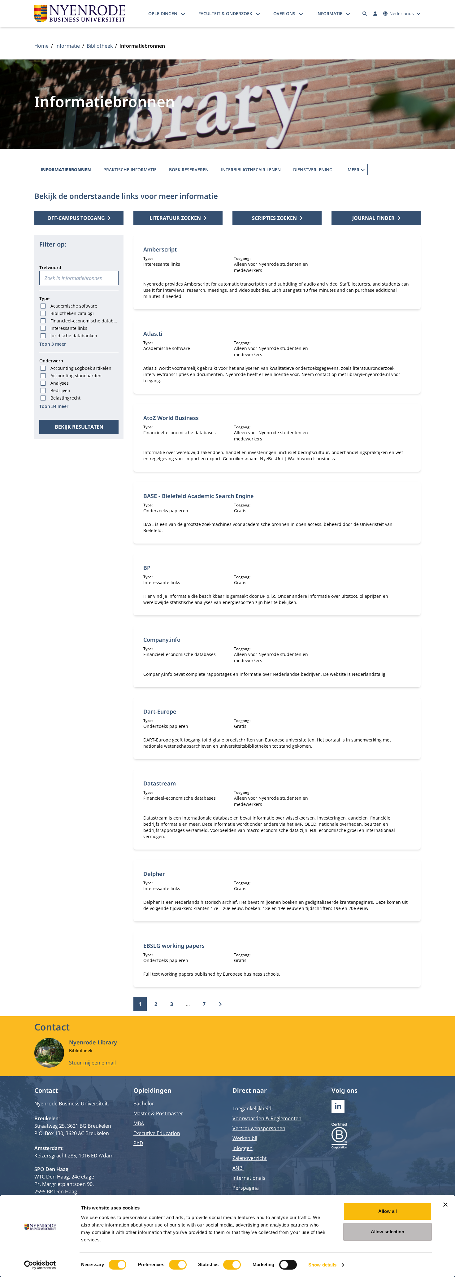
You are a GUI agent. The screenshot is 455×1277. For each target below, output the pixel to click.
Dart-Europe (159, 711)
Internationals (248, 1177)
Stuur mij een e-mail (92, 1062)
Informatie (329, 13)
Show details (322, 1264)
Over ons (284, 13)
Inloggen (242, 1148)
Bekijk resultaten (79, 426)
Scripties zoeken (274, 218)
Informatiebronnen (66, 170)
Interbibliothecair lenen (251, 170)
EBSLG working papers (174, 945)
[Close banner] (445, 1204)
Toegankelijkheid (251, 1108)
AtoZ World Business (171, 418)
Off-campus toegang (76, 218)
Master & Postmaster (158, 1113)
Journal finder (373, 218)
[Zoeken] (365, 13)
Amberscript (160, 249)
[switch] (178, 1265)
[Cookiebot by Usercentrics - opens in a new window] (40, 1265)
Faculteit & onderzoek (225, 13)
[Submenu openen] (183, 13)
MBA (138, 1123)
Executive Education (156, 1133)
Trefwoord (50, 267)
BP (146, 567)
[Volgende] (220, 1004)
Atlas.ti (152, 333)
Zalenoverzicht (249, 1158)
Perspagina (245, 1187)
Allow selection (388, 1231)
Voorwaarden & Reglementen (266, 1118)
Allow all (387, 1211)
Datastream (159, 783)
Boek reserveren (189, 170)
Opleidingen (162, 13)
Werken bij (244, 1138)
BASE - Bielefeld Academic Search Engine (198, 496)
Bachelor (143, 1103)
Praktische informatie (130, 170)
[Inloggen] (375, 13)
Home (41, 45)
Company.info (161, 639)
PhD (138, 1143)
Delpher (154, 873)
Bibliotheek (100, 45)
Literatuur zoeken (175, 218)
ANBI (238, 1168)
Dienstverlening (312, 170)
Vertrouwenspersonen (258, 1128)
